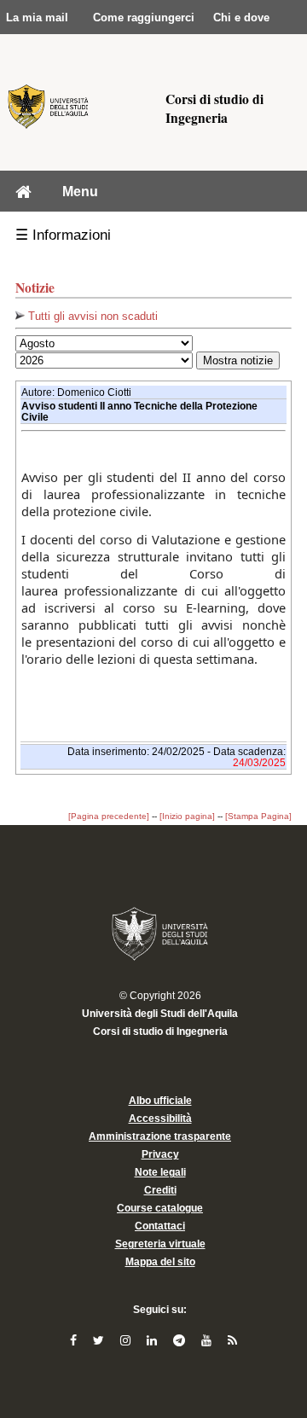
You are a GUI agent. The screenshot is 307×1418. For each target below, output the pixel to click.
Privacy (160, 1154)
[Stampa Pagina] (258, 816)
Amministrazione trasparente (160, 1136)
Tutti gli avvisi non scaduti (91, 316)
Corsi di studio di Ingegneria (160, 1031)
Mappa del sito (160, 1262)
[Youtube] (208, 1340)
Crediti (160, 1190)
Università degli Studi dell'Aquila (160, 1014)
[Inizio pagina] (187, 816)
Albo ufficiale (160, 1101)
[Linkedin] (153, 1340)
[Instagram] (127, 1340)
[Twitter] (100, 1340)
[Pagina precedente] (108, 816)
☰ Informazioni (63, 235)
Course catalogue (160, 1208)
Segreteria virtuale (160, 1244)
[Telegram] (180, 1340)
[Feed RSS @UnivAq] (232, 1340)
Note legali (160, 1172)
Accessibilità (160, 1119)
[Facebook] (75, 1340)
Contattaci (160, 1226)
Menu (80, 191)
